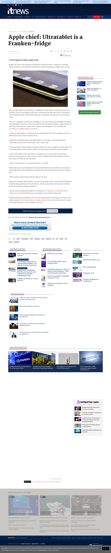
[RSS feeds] (21, 5)
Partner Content (17, 249)
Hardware (31, 32)
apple (18, 238)
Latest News (6, 2)
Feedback (79, 538)
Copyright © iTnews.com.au (14, 234)
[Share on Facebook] (58, 51)
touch (10, 242)
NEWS (9, 17)
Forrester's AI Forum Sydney (91, 255)
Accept (105, 548)
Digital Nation (35, 543)
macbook (48, 238)
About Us (59, 538)
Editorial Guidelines (66, 538)
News (15, 32)
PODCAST (70, 17)
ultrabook (16, 242)
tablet (61, 238)
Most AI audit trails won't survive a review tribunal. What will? (47, 481)
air (14, 238)
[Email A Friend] (67, 51)
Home (10, 32)
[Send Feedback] (64, 51)
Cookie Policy (42, 550)
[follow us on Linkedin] (8, 5)
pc (53, 238)
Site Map (99, 538)
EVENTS (77, 17)
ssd (57, 238)
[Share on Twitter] (55, 51)
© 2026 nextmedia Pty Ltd (21, 538)
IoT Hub (42, 543)
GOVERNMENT (19, 17)
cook (31, 238)
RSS (102, 538)
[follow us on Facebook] (13, 5)
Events (77, 249)
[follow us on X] (11, 5)
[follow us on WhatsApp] (19, 5)
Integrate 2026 (88, 273)
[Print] (70, 51)
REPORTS (51, 17)
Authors (74, 538)
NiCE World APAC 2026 (91, 260)
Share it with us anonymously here (39, 217)
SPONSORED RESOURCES (52, 249)
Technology (23, 32)
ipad (43, 238)
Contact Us (54, 538)
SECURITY (28, 17)
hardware (37, 238)
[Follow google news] (65, 55)
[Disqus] (39, 396)
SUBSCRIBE (96, 17)
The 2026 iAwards (89, 267)
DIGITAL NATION (40, 17)
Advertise (84, 538)
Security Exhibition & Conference (90, 280)
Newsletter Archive (91, 538)
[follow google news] (16, 5)
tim (66, 238)
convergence (25, 238)
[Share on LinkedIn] (61, 51)
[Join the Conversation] (51, 51)
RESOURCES (60, 17)
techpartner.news (25, 543)
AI (32, 17)
